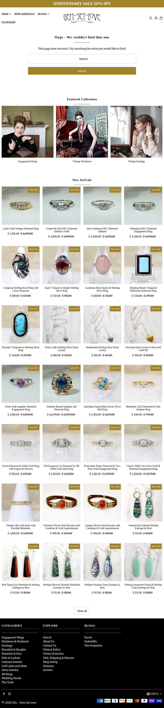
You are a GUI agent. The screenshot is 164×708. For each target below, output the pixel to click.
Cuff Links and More (14, 666)
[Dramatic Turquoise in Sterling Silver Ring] (21, 324)
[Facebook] (3, 694)
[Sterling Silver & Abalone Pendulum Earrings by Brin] (61, 562)
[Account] (156, 18)
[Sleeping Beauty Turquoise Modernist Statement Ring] (143, 265)
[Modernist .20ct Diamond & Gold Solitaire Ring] (143, 384)
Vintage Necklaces (82, 161)
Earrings (7, 645)
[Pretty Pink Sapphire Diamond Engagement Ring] (21, 384)
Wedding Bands (11, 678)
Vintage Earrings (136, 161)
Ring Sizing (50, 661)
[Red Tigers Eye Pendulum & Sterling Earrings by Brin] (21, 562)
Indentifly (90, 641)
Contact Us (49, 645)
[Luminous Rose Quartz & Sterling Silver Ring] (102, 265)
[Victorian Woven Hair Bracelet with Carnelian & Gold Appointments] (61, 502)
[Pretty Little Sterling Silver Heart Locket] (61, 324)
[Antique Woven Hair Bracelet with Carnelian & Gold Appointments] (102, 502)
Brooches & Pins (12, 653)
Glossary (48, 666)
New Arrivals (82, 180)
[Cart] (161, 18)
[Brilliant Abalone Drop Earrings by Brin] (102, 562)
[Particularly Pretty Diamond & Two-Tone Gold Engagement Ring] (102, 443)
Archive (48, 670)
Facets (88, 637)
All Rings (7, 674)
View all (82, 611)
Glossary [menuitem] (9, 22)
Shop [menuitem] (5, 14)
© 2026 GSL (9, 702)
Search (47, 637)
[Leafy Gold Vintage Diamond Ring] (21, 206)
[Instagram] (9, 694)
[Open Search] (150, 18)
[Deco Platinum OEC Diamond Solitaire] (102, 206)
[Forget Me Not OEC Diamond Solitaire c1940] (61, 206)
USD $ (154, 693)
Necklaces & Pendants (15, 641)
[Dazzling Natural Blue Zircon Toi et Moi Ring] (102, 384)
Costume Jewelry (12, 661)
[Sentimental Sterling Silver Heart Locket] (102, 324)
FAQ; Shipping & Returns (58, 657)
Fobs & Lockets (11, 657)
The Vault (7, 682)
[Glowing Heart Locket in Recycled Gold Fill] (143, 324)
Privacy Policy (51, 649)
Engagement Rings (27, 161)
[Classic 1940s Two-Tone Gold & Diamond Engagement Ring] (143, 443)
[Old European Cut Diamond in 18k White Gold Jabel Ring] (61, 443)
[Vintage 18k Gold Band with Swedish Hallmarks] (21, 502)
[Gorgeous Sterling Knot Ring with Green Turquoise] (21, 265)
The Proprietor (93, 645)
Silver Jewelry (10, 670)
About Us (48, 641)
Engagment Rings (13, 637)
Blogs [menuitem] (42, 14)
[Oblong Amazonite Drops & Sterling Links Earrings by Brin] (143, 562)
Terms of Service (53, 653)
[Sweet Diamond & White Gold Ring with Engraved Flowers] (21, 443)
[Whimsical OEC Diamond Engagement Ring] (143, 206)
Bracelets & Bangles (14, 649)
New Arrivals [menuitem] (24, 14)
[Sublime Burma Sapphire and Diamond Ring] (61, 384)
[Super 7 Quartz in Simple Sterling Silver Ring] (61, 265)
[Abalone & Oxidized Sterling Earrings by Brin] (143, 502)
